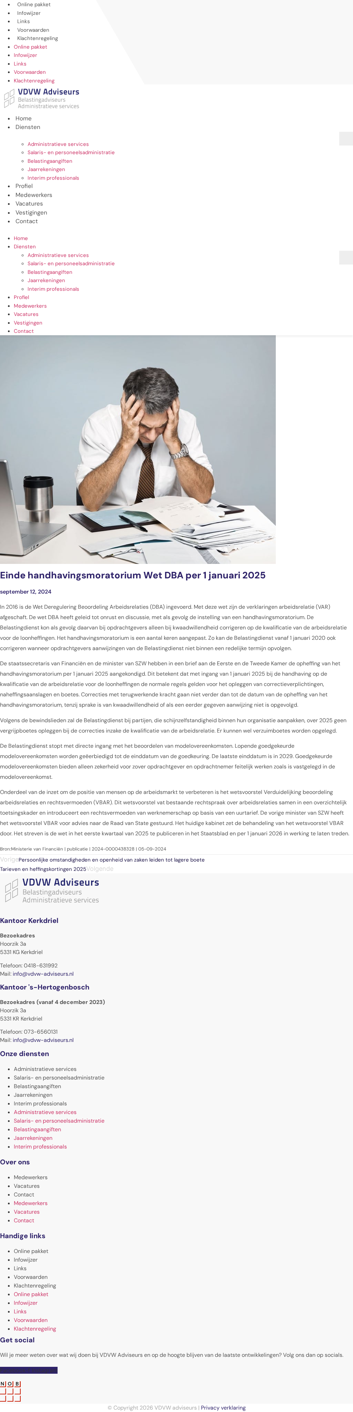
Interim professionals (53, 178)
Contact (27, 221)
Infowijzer (25, 55)
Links (20, 63)
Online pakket (30, 46)
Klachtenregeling (37, 38)
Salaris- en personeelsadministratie (71, 152)
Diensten (28, 127)
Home (21, 238)
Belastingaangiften (50, 161)
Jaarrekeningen (46, 169)
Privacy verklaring (223, 1407)
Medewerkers (30, 305)
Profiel (21, 297)
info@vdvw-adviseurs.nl (43, 973)
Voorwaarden (30, 72)
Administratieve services (58, 144)
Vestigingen (28, 322)
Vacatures (26, 314)
